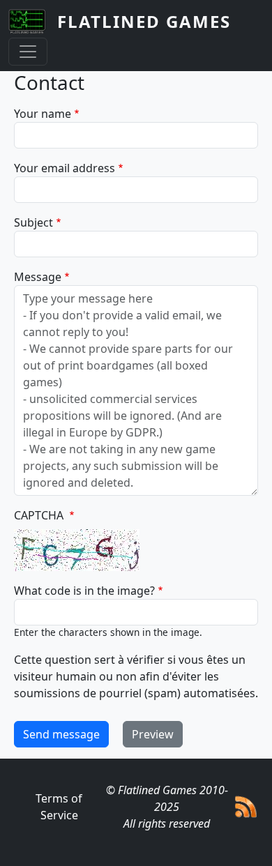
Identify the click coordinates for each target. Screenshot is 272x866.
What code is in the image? (84, 590)
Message (37, 276)
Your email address (64, 168)
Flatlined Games (144, 21)
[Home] (32, 21)
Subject (33, 222)
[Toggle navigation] (27, 52)
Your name (42, 113)
